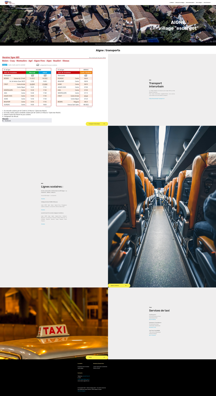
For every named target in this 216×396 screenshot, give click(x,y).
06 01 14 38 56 (152, 319)
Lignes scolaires (115, 285)
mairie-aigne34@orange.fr (84, 379)
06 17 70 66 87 (152, 335)
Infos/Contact (207, 2)
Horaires (43, 198)
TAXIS (90, 357)
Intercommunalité (190, 2)
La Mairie (172, 2)
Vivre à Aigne (199, 2)
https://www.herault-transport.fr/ (157, 98)
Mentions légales (81, 391)
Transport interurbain (94, 123)
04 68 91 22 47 (86, 376)
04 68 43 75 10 (152, 327)
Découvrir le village (180, 2)
